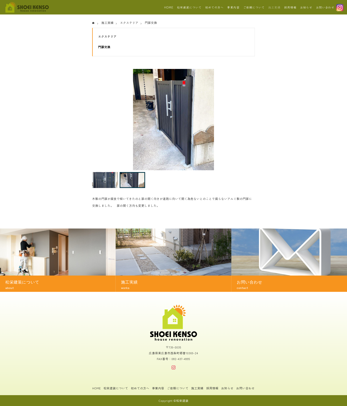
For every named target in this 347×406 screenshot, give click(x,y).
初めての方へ (214, 7)
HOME (168, 7)
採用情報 (290, 7)
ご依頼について (254, 7)
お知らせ (306, 7)
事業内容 (233, 7)
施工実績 (274, 7)
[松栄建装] (27, 7)
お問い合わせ (325, 7)
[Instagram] (173, 367)
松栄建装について (189, 7)
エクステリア (107, 36)
